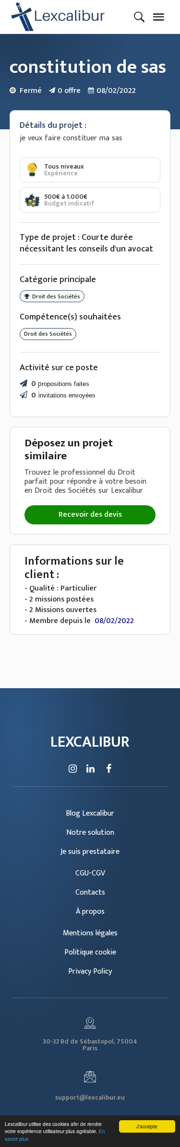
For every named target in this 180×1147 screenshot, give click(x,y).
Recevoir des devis (90, 514)
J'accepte (146, 1126)
